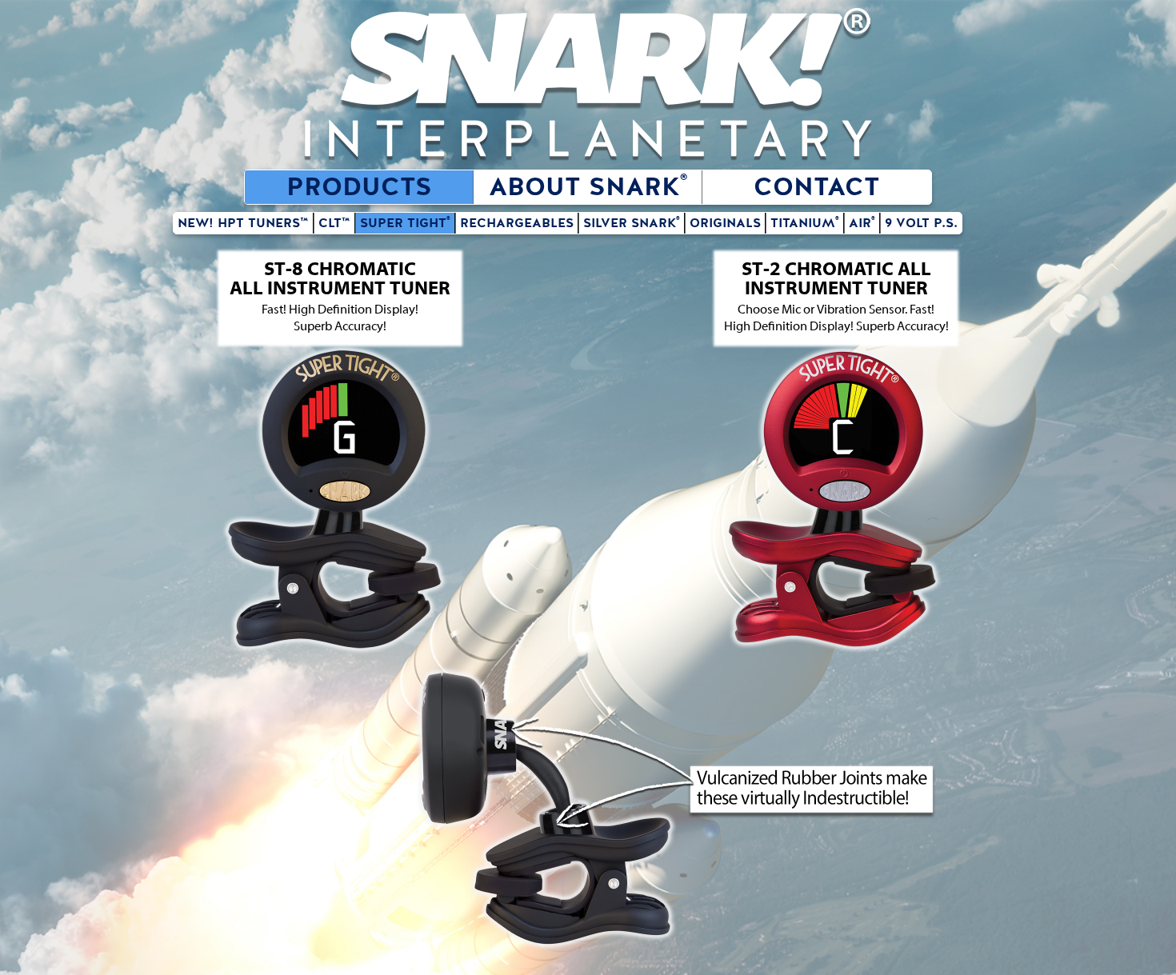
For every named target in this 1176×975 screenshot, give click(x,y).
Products (359, 187)
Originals (725, 223)
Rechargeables (517, 223)
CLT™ (334, 223)
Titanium (804, 223)
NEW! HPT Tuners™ (243, 223)
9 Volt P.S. (921, 223)
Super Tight (405, 223)
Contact (817, 187)
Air (862, 223)
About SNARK (588, 187)
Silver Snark (631, 223)
